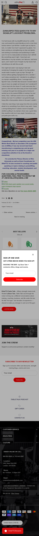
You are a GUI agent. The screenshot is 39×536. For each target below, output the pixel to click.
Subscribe (19, 279)
